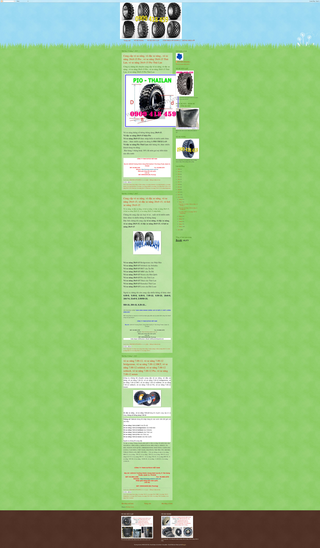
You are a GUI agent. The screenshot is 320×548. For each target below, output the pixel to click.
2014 (179, 230)
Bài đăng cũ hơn (167, 503)
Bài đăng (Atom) (130, 507)
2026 (179, 169)
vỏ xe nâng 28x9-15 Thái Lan (143, 188)
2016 (179, 194)
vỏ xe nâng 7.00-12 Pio (147, 496)
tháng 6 (181, 216)
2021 (179, 182)
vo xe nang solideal (146, 186)
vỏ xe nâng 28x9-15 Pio (162, 186)
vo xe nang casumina (150, 184)
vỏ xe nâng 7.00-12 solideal (159, 496)
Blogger (184, 544)
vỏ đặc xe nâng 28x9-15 (161, 349)
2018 (179, 189)
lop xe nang (129, 184)
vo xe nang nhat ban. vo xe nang (134, 186)
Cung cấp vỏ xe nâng (131, 349)
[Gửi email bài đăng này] (124, 182)
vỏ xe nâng (153, 186)
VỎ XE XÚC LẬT (153, 40)
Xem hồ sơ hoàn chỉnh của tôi (182, 64)
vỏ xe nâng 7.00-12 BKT (153, 494)
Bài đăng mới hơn (127, 503)
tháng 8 (181, 199)
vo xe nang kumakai (160, 184)
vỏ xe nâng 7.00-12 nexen (135, 496)
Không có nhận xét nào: (155, 180)
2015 (179, 197)
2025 (179, 171)
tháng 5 (181, 219)
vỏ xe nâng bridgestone (165, 188)
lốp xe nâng (135, 184)
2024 (179, 174)
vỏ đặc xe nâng (141, 184)
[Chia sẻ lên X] (127, 182)
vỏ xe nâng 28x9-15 (136, 350)
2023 (179, 177)
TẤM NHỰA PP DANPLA (184, 62)
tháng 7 (181, 202)
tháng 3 (181, 224)
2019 (179, 187)
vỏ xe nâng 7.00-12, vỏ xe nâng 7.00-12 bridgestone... (188, 212)
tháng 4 (181, 221)
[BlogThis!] (126, 182)
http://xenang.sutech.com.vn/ (149, 332)
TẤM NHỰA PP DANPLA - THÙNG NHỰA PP (179, 40)
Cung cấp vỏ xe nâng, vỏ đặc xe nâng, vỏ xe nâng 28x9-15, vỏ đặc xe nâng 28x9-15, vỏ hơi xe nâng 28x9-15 (146, 202)
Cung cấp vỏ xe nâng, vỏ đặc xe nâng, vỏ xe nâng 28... (188, 208)
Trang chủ (127, 40)
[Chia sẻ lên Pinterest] (130, 182)
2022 (179, 179)
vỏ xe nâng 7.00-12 (154, 188)
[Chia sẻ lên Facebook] (129, 182)
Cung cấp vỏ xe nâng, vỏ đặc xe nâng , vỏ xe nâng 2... (188, 204)
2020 (179, 184)
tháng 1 (181, 226)
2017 (179, 192)
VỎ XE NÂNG (139, 40)
